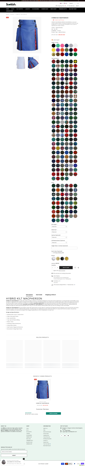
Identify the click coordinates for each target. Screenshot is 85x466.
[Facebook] (61, 435)
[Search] (74, 3)
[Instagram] (65, 435)
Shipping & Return (50, 294)
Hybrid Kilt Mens (59, 27)
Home (7, 14)
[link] (14, 365)
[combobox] (73, 3)
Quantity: (54, 265)
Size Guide (39, 294)
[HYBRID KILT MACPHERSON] (42, 389)
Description (29, 294)
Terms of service (62, 270)
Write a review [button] (53, 413)
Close (78, 0)
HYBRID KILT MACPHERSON (42, 403)
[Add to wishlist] (75, 267)
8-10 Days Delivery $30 (58, 252)
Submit (14, 455)
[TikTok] (68, 435)
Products (12, 14)
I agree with (55, 270)
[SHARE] (78, 267)
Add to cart (66, 267)
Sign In (77, 5)
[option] (27, 35)
